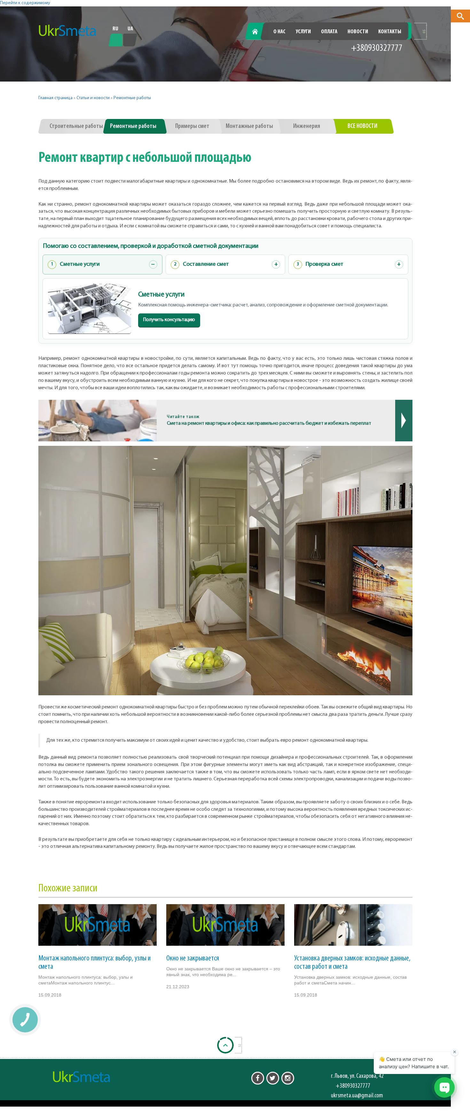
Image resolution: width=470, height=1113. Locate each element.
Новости (358, 32)
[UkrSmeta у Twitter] (272, 1078)
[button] (460, 16)
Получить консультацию (169, 320)
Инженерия (306, 126)
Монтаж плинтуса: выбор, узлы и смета (94, 963)
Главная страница (55, 98)
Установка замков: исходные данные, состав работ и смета (352, 963)
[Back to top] (225, 1045)
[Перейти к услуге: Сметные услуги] (89, 309)
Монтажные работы (249, 126)
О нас (279, 32)
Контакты (389, 32)
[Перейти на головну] (67, 30)
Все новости (362, 126)
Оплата (329, 32)
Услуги (303, 32)
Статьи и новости (93, 98)
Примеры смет (192, 126)
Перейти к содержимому (25, 3)
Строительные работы (76, 126)
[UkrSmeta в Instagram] (287, 1078)
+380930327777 (377, 48)
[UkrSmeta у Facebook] (257, 1078)
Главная (258, 32)
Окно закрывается (192, 958)
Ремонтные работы (132, 98)
